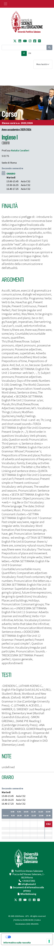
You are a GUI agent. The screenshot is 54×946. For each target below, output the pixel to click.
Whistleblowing (28, 894)
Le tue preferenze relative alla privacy (30, 936)
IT (24, 53)
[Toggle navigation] (5, 4)
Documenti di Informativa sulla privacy (28, 889)
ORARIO (11, 173)
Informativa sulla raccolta (17, 942)
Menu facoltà (41, 64)
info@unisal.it (28, 884)
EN (30, 53)
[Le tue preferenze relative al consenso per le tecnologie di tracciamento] (49, 941)
